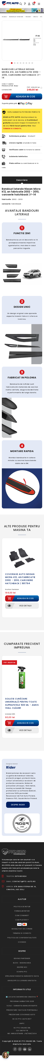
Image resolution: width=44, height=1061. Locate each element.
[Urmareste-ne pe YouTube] (25, 1049)
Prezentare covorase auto (22, 1014)
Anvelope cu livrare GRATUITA (22, 980)
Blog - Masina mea (22, 963)
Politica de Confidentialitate (22, 938)
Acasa (4, 17)
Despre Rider (18, 804)
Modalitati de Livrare (22, 929)
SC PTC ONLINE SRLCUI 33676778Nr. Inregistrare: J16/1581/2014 (22, 1031)
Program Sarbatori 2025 (22, 1001)
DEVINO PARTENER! (22, 958)
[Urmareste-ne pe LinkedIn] (30, 1049)
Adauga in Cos (25, 598)
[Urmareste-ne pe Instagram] (20, 1049)
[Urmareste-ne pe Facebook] (15, 1049)
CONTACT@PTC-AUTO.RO (23, 881)
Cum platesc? (22, 920)
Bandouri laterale (16, 17)
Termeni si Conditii (22, 933)
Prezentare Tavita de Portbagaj (22, 1010)
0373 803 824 (21, 876)
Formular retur (22, 911)
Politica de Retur (22, 906)
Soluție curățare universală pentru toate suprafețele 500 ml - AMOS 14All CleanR (22, 703)
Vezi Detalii (25, 605)
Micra (35, 17)
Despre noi (22, 967)
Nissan (28, 17)
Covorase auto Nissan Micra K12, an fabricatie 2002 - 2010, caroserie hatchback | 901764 (20, 579)
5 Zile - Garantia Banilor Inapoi (22, 1006)
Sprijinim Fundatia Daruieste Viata (22, 976)
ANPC (21, 1023)
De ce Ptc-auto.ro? (21, 1019)
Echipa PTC (22, 972)
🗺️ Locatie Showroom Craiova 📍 (22, 997)
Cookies (22, 942)
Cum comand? (22, 915)
